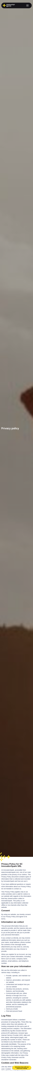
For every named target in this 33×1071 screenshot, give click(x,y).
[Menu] (27, 5)
